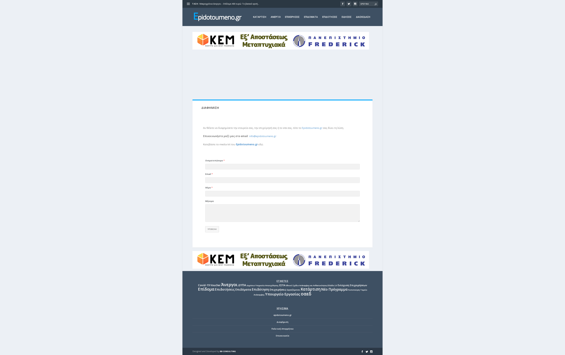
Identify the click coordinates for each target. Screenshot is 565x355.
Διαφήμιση (282, 322)
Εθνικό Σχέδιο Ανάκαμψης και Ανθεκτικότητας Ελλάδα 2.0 (311, 285)
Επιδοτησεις (329, 17)
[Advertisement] (282, 71)
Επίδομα (206, 289)
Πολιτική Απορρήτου (282, 328)
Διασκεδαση (363, 17)
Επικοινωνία (282, 335)
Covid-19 (204, 285)
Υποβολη (212, 229)
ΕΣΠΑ (282, 285)
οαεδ (306, 294)
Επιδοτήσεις (225, 289)
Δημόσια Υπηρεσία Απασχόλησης (263, 285)
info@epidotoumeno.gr (262, 136)
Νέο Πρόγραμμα (334, 289)
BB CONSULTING (228, 351)
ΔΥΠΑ (242, 285)
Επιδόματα (243, 289)
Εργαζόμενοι (293, 289)
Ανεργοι (276, 17)
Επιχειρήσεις (278, 289)
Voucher (215, 285)
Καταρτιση (259, 17)
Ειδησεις (347, 17)
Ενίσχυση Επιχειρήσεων (352, 285)
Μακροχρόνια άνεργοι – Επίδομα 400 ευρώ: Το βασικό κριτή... (229, 3)
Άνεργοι (229, 284)
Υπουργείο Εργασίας (282, 294)
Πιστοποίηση (354, 290)
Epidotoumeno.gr (312, 128)
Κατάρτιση (311, 289)
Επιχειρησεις (292, 17)
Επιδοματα (311, 17)
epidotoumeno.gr (283, 315)
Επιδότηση (260, 289)
